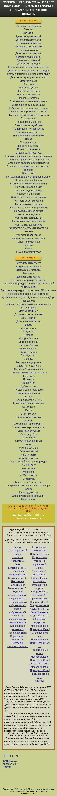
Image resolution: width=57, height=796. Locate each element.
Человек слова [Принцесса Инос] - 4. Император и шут (39, 672)
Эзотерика (29, 478)
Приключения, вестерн (28, 122)
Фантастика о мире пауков (28, 211)
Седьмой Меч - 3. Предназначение (39, 604)
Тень (17, 564)
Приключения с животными (28, 135)
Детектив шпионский (28, 60)
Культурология (28, 352)
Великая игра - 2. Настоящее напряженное (17, 581)
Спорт (28, 420)
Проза (28, 139)
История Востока (28, 338)
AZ (30, 511)
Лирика (28, 359)
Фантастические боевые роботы (28, 183)
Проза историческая (28, 146)
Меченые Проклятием (17, 559)
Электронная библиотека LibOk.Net (28, 2)
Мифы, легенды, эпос (28, 365)
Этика (28, 489)
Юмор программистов (28, 252)
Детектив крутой (28, 50)
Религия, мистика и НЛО (28, 400)
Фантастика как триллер (28, 224)
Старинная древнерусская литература (28, 159)
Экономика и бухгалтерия (28, 482)
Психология (28, 382)
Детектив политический (28, 53)
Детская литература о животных (28, 77)
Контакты (28, 14)
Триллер (28, 170)
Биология (28, 273)
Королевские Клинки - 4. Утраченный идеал (39, 562)
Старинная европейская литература (28, 163)
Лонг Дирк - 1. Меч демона (39, 573)
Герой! (17, 547)
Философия (28, 472)
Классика (28, 84)
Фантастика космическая (29, 204)
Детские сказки (28, 81)
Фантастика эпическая (28, 235)
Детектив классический (28, 43)
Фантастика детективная (28, 190)
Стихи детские (29, 413)
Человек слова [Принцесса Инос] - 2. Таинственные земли (39, 646)
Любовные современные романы (29, 111)
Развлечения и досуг (28, 393)
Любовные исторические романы (28, 101)
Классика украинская (28, 94)
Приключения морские (28, 132)
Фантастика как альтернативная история (28, 176)
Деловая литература (28, 276)
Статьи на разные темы (28, 441)
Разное (28, 396)
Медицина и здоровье (28, 362)
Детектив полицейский (28, 57)
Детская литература (28, 63)
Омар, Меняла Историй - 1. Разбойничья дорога (39, 583)
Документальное (28, 311)
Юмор (28, 248)
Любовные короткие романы (28, 104)
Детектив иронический (28, 36)
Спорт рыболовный (28, 430)
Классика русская (28, 87)
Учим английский (28, 451)
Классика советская (28, 91)
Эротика (28, 245)
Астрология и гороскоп (28, 263)
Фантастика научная (28, 214)
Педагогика (28, 376)
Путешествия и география (28, 389)
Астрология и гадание (28, 266)
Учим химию (28, 468)
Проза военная (28, 142)
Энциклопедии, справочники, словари (28, 485)
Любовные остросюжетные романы (28, 108)
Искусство (28, 331)
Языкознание (28, 499)
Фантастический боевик (28, 180)
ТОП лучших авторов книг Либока (10, 764)
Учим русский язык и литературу (28, 461)
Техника (28, 444)
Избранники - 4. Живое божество (17, 621)
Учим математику (28, 458)
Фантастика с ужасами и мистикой (28, 228)
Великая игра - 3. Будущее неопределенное (17, 591)
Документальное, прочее (28, 314)
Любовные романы (28, 98)
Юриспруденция (28, 492)
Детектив (28, 33)
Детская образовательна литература (28, 67)
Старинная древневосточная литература (28, 156)
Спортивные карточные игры (28, 427)
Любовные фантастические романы (28, 115)
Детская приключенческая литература (28, 74)
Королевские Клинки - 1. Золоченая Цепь (17, 629)
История (28, 335)
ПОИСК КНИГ (11, 756)
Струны (39, 680)
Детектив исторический (29, 40)
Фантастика (28, 173)
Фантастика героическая (28, 187)
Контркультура (28, 355)
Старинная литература (28, 152)
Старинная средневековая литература (28, 166)
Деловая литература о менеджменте (28, 294)
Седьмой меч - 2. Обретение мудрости (39, 619)
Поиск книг (12, 6)
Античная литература (28, 26)
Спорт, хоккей (28, 437)
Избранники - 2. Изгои (17, 607)
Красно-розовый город (17, 552)
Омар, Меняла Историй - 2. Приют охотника (39, 595)
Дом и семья (28, 318)
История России (28, 345)
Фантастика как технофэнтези (28, 221)
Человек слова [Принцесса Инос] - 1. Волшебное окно (39, 631)
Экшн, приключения (28, 241)
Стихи (28, 410)
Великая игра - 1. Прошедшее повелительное (17, 571)
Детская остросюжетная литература (28, 70)
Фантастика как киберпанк (28, 200)
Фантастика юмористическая (28, 238)
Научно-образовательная (28, 369)
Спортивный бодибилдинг (28, 424)
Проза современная (28, 149)
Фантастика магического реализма (28, 207)
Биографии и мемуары (28, 270)
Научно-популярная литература (28, 372)
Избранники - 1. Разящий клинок (18, 600)
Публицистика (28, 386)
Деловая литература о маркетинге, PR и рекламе (28, 290)
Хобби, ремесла (28, 475)
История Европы (28, 342)
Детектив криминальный (28, 46)
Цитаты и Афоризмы (38, 6)
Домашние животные (28, 321)
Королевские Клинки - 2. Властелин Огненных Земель (17, 641)
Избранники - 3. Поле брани (17, 614)
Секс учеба (28, 406)
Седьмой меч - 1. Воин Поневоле (39, 610)
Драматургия (28, 328)
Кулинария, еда (28, 348)
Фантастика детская (28, 194)
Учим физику (28, 465)
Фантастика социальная (28, 217)
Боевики (28, 29)
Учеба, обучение (28, 448)
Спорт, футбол (28, 434)
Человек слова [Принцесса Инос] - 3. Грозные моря (39, 660)
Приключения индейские (29, 125)
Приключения (28, 118)
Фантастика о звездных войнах (28, 197)
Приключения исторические (28, 128)
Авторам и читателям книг (28, 10)
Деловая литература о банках (28, 280)
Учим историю (28, 454)
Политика (28, 379)
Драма (28, 324)
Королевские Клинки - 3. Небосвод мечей (39, 550)
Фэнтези (28, 231)
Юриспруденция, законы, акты (28, 496)
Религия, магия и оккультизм (29, 403)
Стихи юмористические (28, 417)
